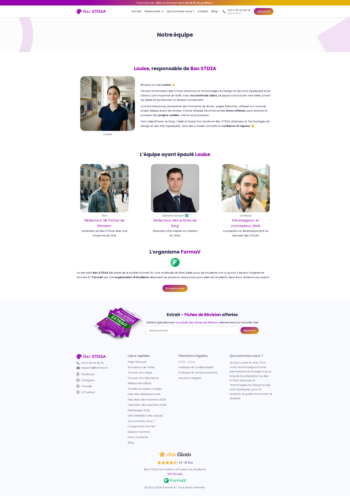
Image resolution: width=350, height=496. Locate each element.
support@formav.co (94, 367)
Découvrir (263, 11)
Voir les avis (175, 474)
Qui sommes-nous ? (141, 421)
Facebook (88, 374)
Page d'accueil (137, 361)
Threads (86, 386)
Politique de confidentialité (195, 367)
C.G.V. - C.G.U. (186, 361)
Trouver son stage (140, 372)
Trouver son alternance (143, 378)
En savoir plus (175, 288)
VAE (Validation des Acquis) (145, 415)
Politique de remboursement (197, 372)
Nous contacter (138, 437)
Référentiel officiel (139, 383)
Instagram (88, 380)
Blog (131, 442)
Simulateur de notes (141, 367)
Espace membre (139, 431)
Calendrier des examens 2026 (147, 404)
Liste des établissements (144, 394)
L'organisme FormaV (141, 426)
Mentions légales (189, 378)
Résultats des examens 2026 (147, 399)
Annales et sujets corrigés (145, 388)
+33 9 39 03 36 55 (92, 363)
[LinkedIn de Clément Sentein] (186, 215)
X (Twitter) (88, 392)
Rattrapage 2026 (139, 410)
